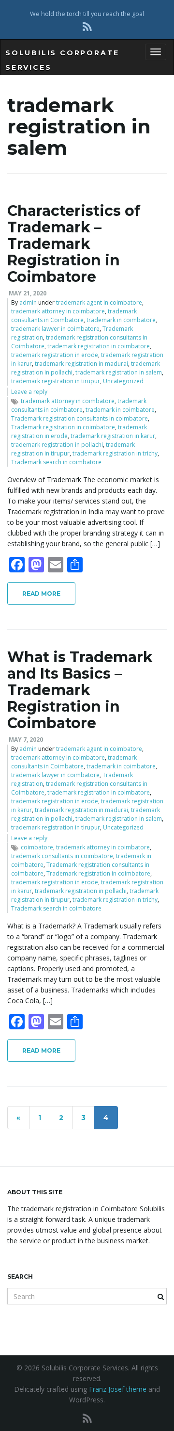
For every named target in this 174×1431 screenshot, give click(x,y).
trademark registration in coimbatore (98, 346)
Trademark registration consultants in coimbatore (79, 418)
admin (28, 302)
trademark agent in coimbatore (99, 302)
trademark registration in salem (118, 372)
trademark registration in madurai (81, 363)
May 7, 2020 (26, 739)
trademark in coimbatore (121, 320)
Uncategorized (123, 381)
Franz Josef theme (117, 1389)
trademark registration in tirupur (55, 381)
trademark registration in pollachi (57, 444)
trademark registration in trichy (115, 453)
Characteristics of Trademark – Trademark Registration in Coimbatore (73, 244)
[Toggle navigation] (155, 52)
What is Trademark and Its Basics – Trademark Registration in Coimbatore (80, 690)
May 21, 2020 (27, 293)
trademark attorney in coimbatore (58, 311)
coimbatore (37, 847)
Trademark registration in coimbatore (63, 427)
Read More (41, 593)
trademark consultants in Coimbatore (74, 315)
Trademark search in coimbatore (56, 462)
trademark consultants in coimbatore (78, 405)
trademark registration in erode (54, 355)
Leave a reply (29, 392)
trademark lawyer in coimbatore (55, 329)
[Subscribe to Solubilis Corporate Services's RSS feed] (87, 26)
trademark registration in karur (113, 436)
